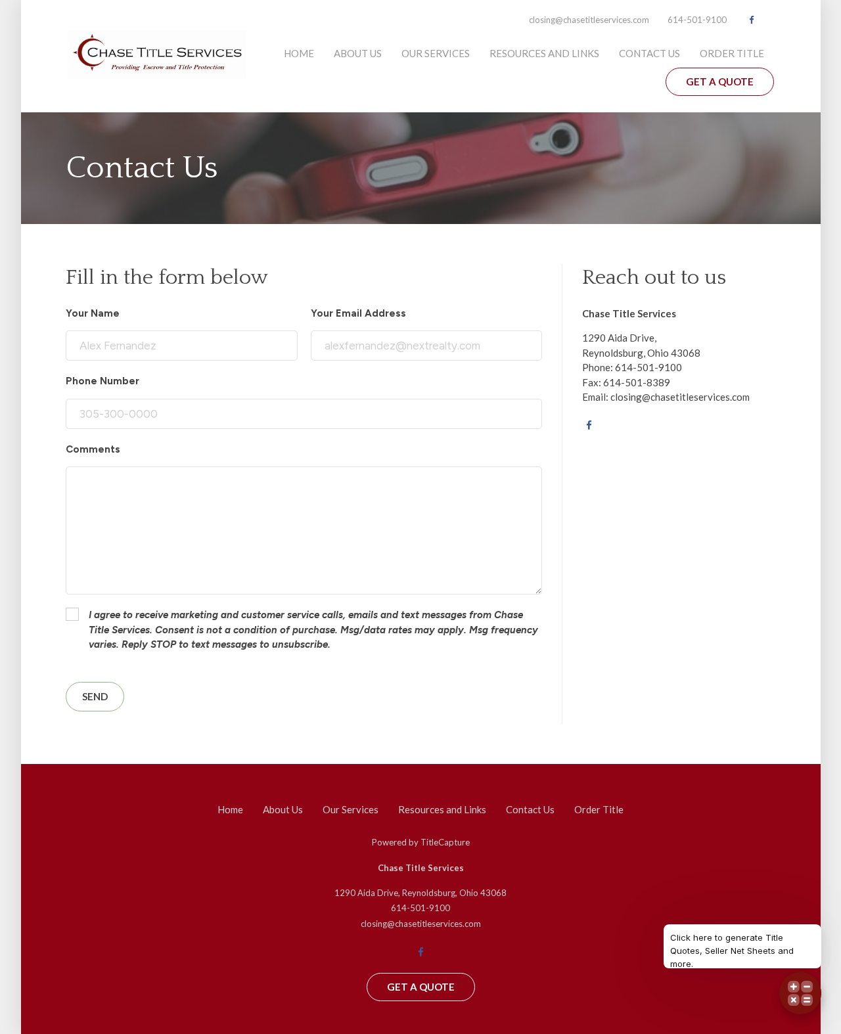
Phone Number (102, 381)
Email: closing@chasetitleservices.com (666, 397)
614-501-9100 (697, 19)
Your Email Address (358, 313)
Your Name (93, 313)
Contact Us (649, 53)
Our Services (435, 53)
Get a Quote (720, 81)
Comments (93, 449)
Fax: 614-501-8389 (626, 382)
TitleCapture (445, 842)
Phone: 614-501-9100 (632, 367)
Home (299, 53)
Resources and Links (544, 53)
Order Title (732, 53)
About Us (358, 53)
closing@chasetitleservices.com (589, 19)
